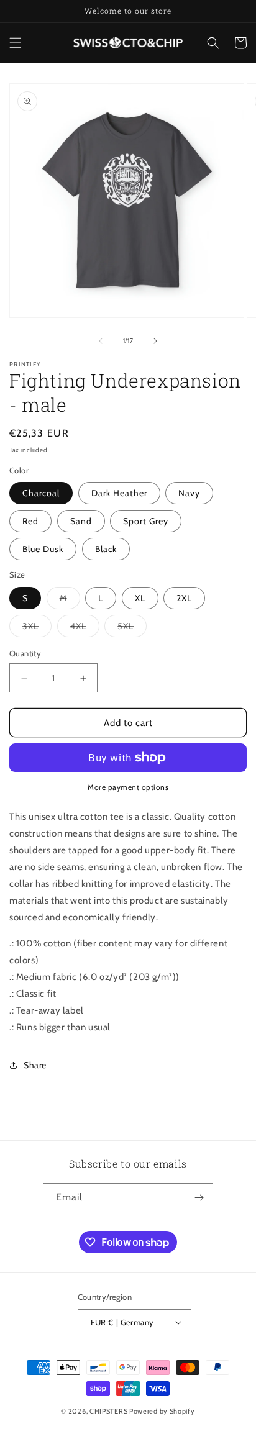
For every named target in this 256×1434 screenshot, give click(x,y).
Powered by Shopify (162, 1411)
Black (106, 549)
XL (140, 598)
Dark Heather (119, 493)
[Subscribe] (199, 1197)
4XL (84, 628)
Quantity (25, 653)
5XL (132, 628)
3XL (37, 628)
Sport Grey (145, 521)
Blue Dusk (42, 549)
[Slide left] (100, 341)
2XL (184, 598)
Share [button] (35, 1065)
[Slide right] (155, 341)
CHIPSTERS (108, 1411)
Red (30, 521)
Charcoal (41, 493)
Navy (189, 493)
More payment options (128, 787)
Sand (81, 521)
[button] (15, 43)
